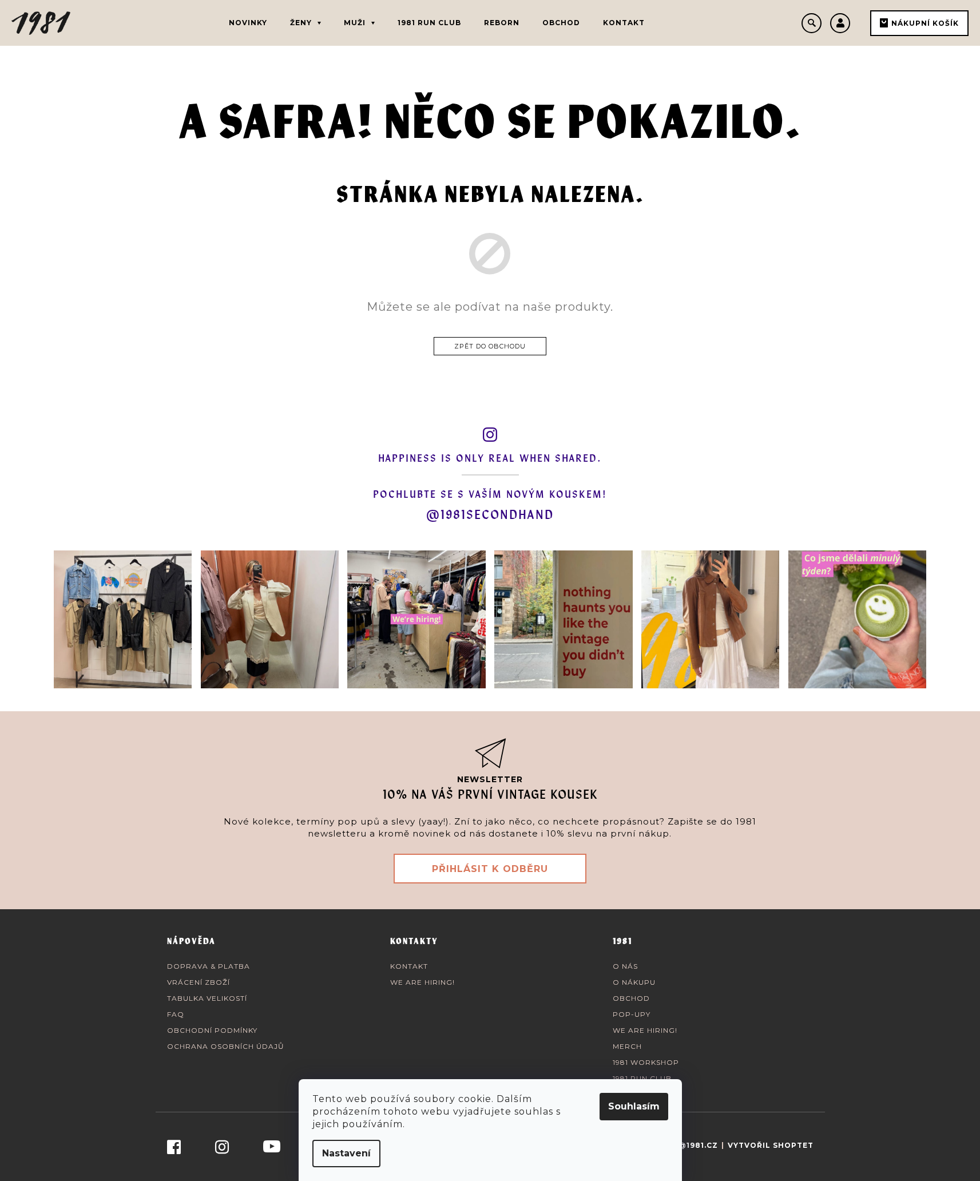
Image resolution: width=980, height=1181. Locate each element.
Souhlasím (634, 1106)
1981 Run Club (642, 1078)
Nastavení (346, 1153)
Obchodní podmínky (212, 1030)
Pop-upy (631, 1014)
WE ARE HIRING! (422, 982)
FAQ (175, 1014)
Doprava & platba (208, 966)
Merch (627, 1046)
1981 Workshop (646, 1062)
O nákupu (634, 982)
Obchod (631, 998)
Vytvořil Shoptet (771, 1145)
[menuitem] (248, 23)
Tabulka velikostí (207, 998)
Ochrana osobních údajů (225, 1046)
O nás (625, 966)
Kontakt (409, 966)
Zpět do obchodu (490, 346)
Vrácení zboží (198, 982)
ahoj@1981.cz (686, 1145)
